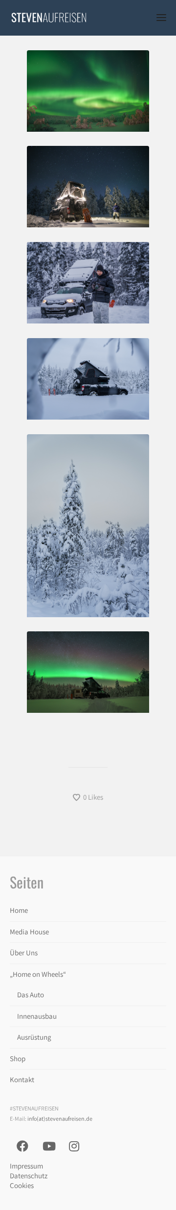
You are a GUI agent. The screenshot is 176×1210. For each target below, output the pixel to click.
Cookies (22, 1185)
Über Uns (24, 952)
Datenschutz (28, 1175)
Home (19, 910)
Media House (29, 931)
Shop (17, 1058)
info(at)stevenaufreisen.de (59, 1118)
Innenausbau (37, 1016)
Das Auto (30, 994)
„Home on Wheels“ (38, 974)
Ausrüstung (34, 1037)
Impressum (26, 1165)
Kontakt (22, 1079)
